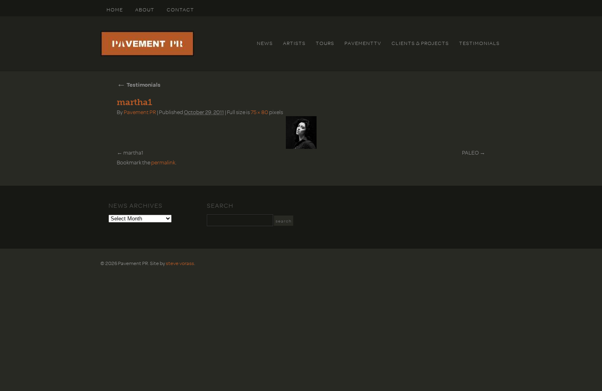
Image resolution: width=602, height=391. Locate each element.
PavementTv (362, 43)
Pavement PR (140, 112)
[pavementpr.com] (147, 54)
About (144, 9)
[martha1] (301, 132)
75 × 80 (259, 112)
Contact (180, 9)
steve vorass (180, 263)
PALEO (470, 152)
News (265, 43)
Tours (325, 43)
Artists (294, 43)
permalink (163, 162)
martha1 (133, 152)
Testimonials (479, 43)
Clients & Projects (420, 43)
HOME (114, 9)
